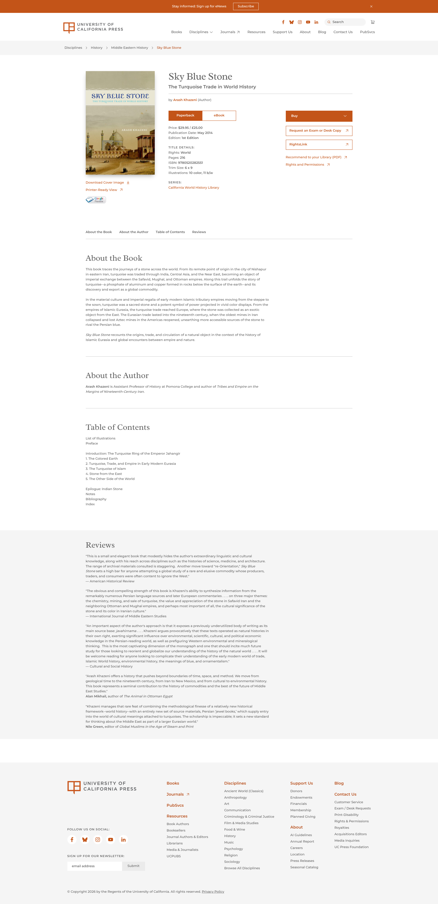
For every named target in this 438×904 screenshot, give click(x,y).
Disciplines (73, 48)
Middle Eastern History (129, 48)
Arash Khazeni (185, 100)
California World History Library (194, 187)
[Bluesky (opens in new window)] (291, 22)
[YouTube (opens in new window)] (308, 22)
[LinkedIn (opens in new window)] (316, 22)
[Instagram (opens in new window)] (300, 22)
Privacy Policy (213, 892)
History (96, 48)
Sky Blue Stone (169, 48)
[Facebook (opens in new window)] (283, 22)
